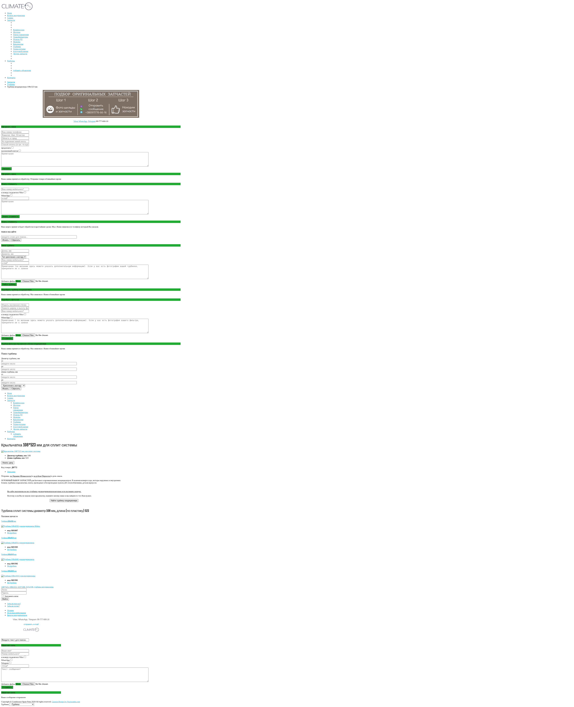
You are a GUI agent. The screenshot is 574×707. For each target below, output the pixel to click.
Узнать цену (7, 463)
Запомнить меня (11, 596)
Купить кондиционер (16, 396)
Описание (11, 472)
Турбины (17, 422)
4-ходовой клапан (20, 427)
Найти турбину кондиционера (64, 500)
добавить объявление (18, 435)
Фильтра (16, 417)
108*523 (5, 587)
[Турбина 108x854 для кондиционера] (17, 543)
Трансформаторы (20, 412)
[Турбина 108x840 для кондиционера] (17, 559)
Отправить (7, 338)
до (2, 366)
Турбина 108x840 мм (8, 554)
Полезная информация (16, 613)
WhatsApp (83, 121)
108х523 (13, 587)
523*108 (21, 587)
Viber (76, 121)
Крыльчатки (18, 419)
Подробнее (12, 533)
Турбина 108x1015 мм (9, 571)
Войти (5, 599)
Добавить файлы (8, 281)
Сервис (10, 398)
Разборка (11, 431)
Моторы (16, 405)
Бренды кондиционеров (17, 615)
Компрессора (18, 403)
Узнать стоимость (10, 216)
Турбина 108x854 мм (8, 538)
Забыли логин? (13, 606)
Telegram (92, 121)
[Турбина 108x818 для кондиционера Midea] (20, 526)
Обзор (18, 281)
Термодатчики (19, 424)
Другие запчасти (20, 429)
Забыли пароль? (14, 604)
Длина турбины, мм (9, 372)
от (2, 361)
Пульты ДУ (18, 415)
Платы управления (18, 408)
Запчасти (11, 400)
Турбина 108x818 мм (8, 521)
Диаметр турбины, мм (10, 358)
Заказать (6, 169)
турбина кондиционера (44, 587)
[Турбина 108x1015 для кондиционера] (18, 576)
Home (9, 393)
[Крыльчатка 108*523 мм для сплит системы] (20, 451)
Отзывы (10, 610)
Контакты (11, 439)
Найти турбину (9, 284)
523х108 (29, 587)
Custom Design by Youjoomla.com (66, 702)
